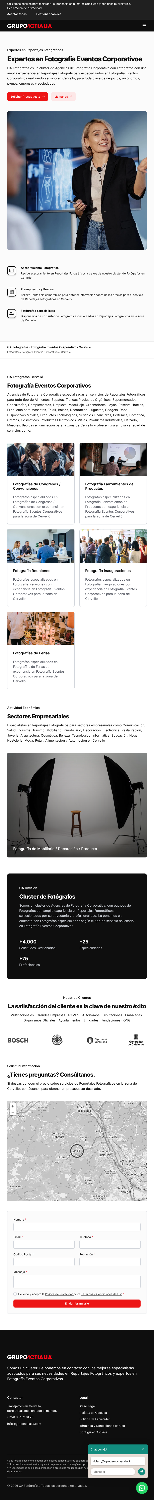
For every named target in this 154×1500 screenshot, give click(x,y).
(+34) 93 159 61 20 (20, 1417)
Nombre (19, 1219)
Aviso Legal (87, 1406)
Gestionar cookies (48, 14)
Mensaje (20, 1271)
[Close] (143, 1449)
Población (87, 1254)
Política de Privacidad (59, 1294)
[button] (77, 1151)
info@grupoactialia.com (24, 1424)
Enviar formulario (77, 1303)
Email (18, 1237)
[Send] (141, 1471)
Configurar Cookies (93, 1432)
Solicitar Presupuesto (25, 96)
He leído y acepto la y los (71, 1294)
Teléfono (86, 1237)
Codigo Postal (23, 1254)
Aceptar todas (17, 14)
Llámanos (61, 96)
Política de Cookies (93, 1413)
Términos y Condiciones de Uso (101, 1294)
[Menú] (144, 25)
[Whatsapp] (142, 1488)
